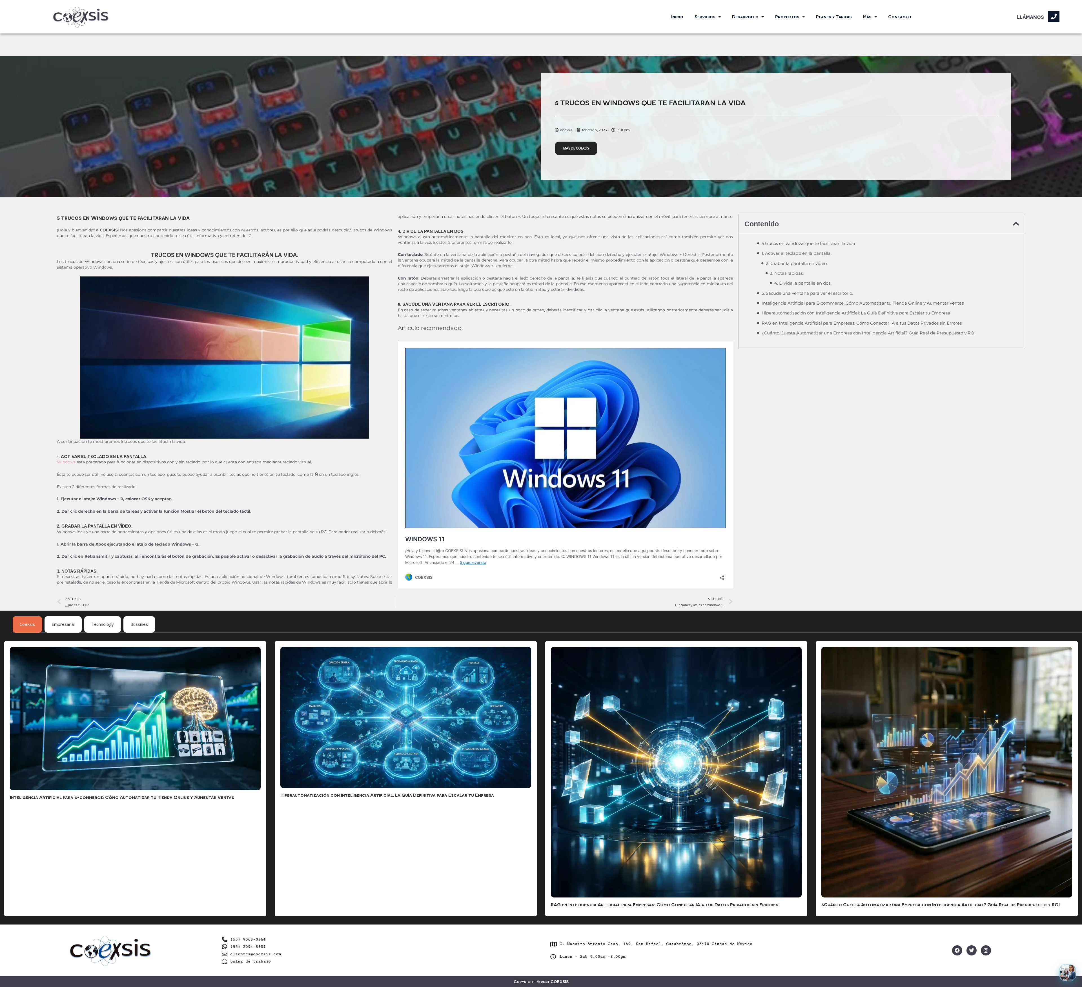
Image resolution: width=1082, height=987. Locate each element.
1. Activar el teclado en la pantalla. (797, 253)
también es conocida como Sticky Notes (327, 576)
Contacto (899, 16)
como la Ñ (308, 474)
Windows (66, 462)
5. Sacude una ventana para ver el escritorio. (807, 293)
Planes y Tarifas (834, 16)
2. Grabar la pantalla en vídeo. (797, 263)
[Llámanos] (1053, 16)
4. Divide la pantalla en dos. (802, 283)
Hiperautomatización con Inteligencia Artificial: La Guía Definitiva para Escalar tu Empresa (856, 313)
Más (867, 16)
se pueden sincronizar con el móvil (636, 216)
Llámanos (1030, 16)
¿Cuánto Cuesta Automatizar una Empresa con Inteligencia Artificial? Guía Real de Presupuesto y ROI (869, 333)
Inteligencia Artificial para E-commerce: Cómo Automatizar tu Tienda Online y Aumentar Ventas (863, 303)
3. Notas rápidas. (787, 273)
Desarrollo (745, 16)
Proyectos (787, 16)
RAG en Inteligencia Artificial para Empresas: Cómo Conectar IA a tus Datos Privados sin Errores (862, 323)
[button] (1016, 223)
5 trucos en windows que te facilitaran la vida (808, 243)
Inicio (677, 16)
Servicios (705, 16)
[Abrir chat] (1067, 972)
